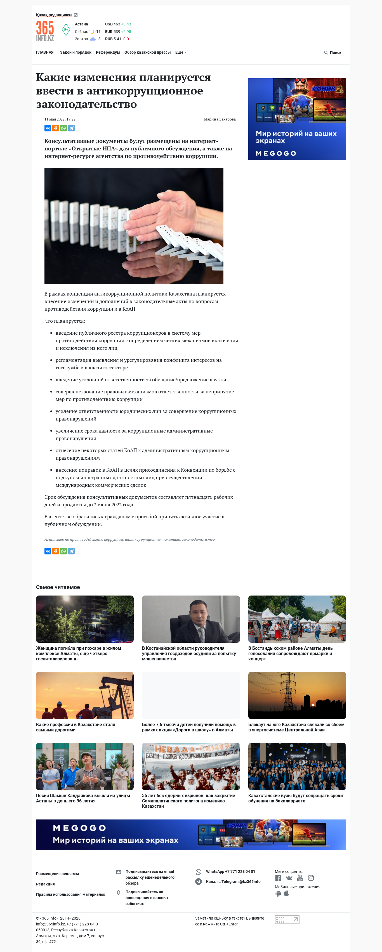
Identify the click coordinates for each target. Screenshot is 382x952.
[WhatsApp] (63, 128)
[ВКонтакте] (47, 128)
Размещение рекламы (57, 873)
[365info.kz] (49, 31)
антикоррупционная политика (152, 539)
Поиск (335, 52)
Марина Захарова (220, 119)
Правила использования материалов (70, 894)
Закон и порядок (75, 52)
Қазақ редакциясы (54, 15)
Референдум (108, 52)
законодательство (198, 539)
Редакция (45, 884)
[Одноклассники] (55, 128)
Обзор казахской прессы (147, 52)
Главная (44, 52)
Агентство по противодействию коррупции (83, 539)
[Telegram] (71, 128)
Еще (179, 52)
